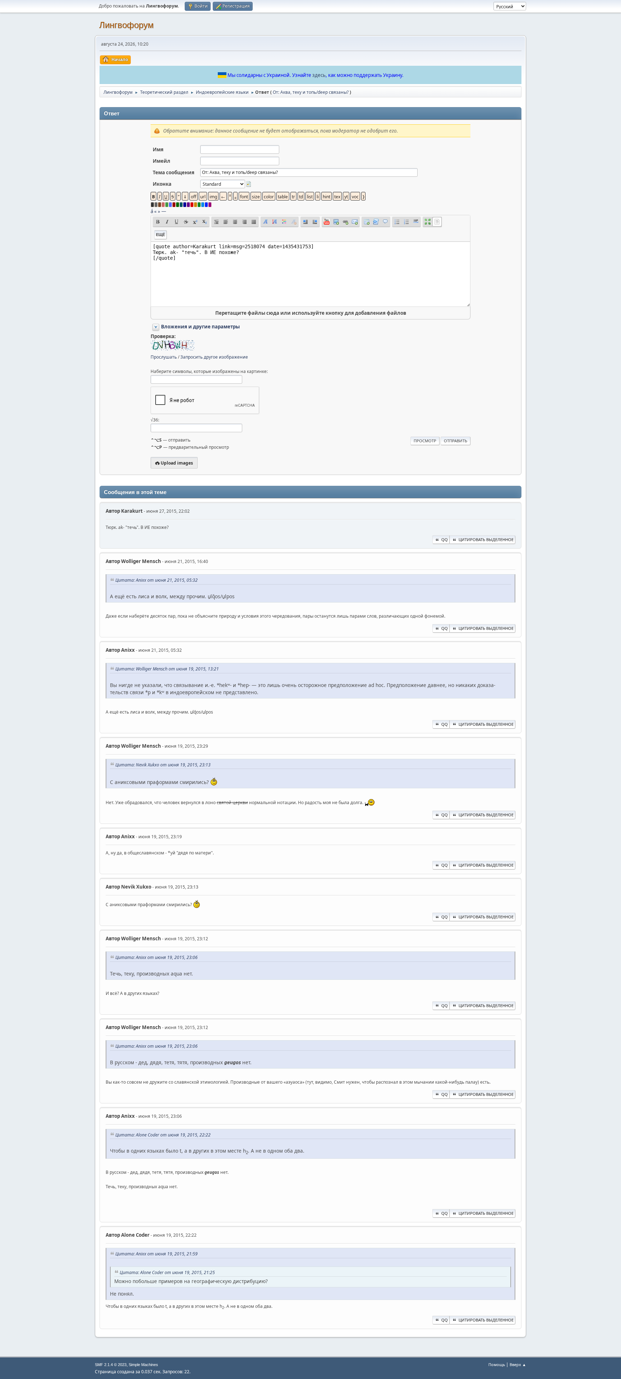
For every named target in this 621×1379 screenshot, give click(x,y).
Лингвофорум (126, 25)
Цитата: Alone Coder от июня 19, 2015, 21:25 (167, 1272)
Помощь (496, 1364)
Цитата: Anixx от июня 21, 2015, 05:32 (156, 580)
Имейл (161, 161)
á (152, 211)
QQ (444, 539)
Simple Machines (143, 1364)
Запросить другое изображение (214, 357)
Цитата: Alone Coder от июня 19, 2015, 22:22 (163, 1135)
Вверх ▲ (518, 1364)
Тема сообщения (173, 172)
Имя (158, 149)
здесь (319, 75)
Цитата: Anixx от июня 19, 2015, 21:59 (156, 1254)
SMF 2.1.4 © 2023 (110, 1364)
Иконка (162, 184)
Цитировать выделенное (486, 539)
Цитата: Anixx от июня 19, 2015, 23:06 (156, 957)
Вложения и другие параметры (200, 326)
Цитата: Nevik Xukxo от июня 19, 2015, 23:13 (163, 765)
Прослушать (164, 357)
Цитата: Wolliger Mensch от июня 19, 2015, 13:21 (167, 669)
